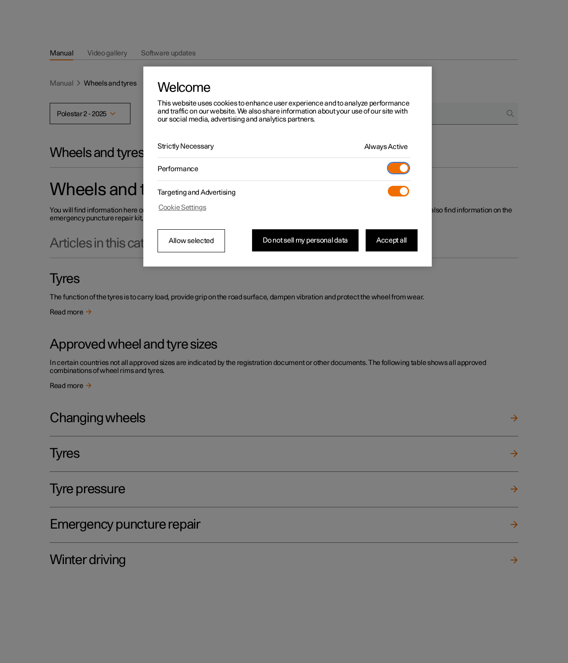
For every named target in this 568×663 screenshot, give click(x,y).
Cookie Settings (182, 207)
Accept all (391, 240)
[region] (287, 167)
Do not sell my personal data (305, 240)
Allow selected (191, 240)
